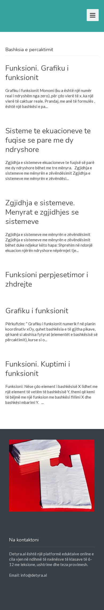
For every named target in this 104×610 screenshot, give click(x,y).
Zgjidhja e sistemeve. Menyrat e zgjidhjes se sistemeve (42, 212)
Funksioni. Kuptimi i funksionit (37, 369)
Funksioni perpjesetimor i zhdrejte (46, 279)
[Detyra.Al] (25, 14)
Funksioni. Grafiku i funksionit (37, 73)
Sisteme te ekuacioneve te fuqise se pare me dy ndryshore (48, 140)
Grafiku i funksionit (36, 311)
